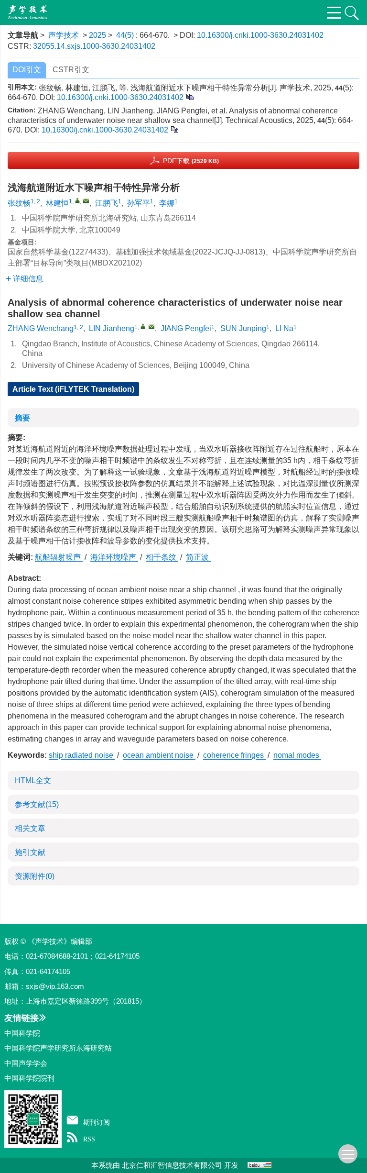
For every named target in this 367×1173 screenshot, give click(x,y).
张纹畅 (19, 203)
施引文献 (30, 852)
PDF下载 (191, 161)
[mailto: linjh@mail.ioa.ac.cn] (151, 326)
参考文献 (37, 804)
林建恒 (57, 203)
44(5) (126, 35)
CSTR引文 (71, 70)
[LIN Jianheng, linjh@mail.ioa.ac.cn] (142, 326)
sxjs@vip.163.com (55, 986)
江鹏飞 (106, 203)
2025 (97, 35)
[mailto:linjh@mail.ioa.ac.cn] (86, 201)
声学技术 (63, 35)
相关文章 (30, 828)
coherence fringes (234, 755)
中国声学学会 (25, 1063)
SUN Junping (243, 328)
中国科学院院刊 (29, 1078)
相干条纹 (162, 557)
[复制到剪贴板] (189, 96)
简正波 (198, 557)
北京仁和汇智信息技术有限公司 (172, 1165)
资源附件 (34, 876)
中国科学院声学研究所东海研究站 (58, 1048)
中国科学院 (22, 1033)
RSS (89, 1139)
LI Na (284, 328)
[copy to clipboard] (174, 129)
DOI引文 (26, 70)
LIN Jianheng (111, 328)
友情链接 (21, 1018)
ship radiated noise (82, 755)
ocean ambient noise (159, 755)
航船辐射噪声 (59, 557)
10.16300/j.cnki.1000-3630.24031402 (260, 35)
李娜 (166, 203)
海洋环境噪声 (114, 557)
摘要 (22, 418)
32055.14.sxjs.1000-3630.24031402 (94, 46)
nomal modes (297, 755)
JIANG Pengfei (186, 328)
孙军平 (138, 203)
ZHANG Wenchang (41, 328)
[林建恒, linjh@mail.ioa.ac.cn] (77, 200)
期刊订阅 (96, 1122)
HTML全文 (33, 780)
